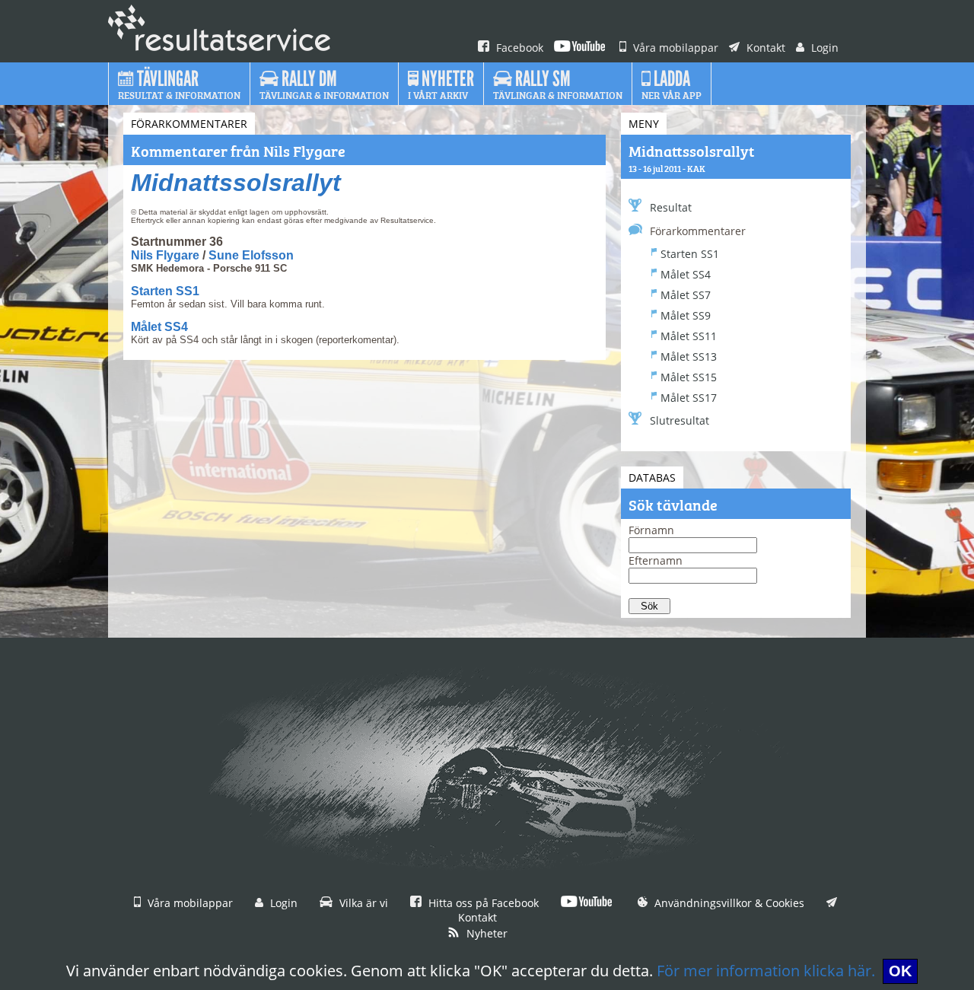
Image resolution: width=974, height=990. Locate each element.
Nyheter (485, 933)
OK (900, 971)
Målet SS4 (159, 326)
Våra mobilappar (674, 47)
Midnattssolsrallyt (236, 182)
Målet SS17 (688, 397)
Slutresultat (679, 420)
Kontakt (764, 47)
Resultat (671, 207)
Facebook (518, 47)
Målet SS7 (685, 295)
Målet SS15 (688, 377)
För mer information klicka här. (766, 970)
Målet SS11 (688, 336)
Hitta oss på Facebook (482, 903)
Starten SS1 (165, 291)
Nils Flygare (165, 255)
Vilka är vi (362, 903)
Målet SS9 (685, 315)
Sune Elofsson (251, 255)
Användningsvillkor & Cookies (727, 903)
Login (823, 47)
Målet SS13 (688, 356)
